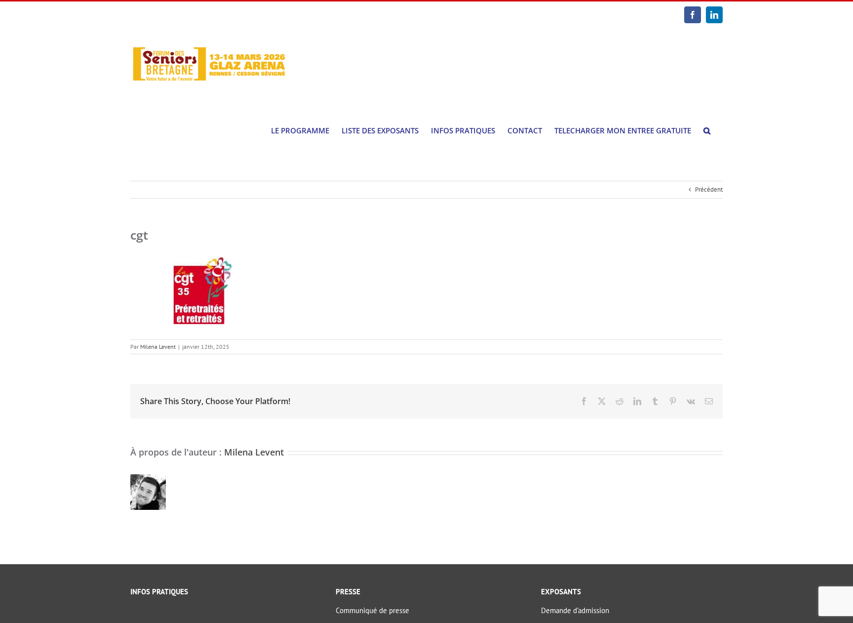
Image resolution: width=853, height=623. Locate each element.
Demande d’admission (575, 610)
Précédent (709, 189)
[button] (706, 130)
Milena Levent (158, 346)
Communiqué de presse (372, 610)
